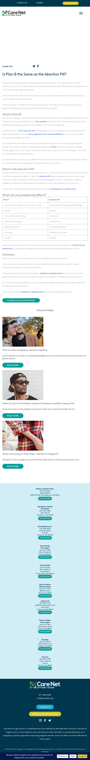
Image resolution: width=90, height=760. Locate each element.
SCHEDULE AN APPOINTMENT (21, 300)
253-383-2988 (45, 659)
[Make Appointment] (39, 273)
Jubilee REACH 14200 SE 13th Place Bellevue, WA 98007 (45, 494)
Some (53, 147)
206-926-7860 (45, 511)
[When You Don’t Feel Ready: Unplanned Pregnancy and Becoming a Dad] (22, 385)
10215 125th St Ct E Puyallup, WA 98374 (45, 645)
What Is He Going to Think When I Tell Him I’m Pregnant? (30, 454)
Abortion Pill (44, 176)
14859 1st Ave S (45, 591)
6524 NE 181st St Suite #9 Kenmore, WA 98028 (45, 533)
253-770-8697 (45, 642)
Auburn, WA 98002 (45, 629)
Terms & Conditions (56, 749)
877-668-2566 (45, 695)
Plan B (6, 200)
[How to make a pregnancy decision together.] (22, 331)
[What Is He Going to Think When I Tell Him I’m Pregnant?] (22, 435)
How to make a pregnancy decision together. (25, 350)
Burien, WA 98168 (45, 593)
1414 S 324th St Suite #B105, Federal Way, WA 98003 (45, 571)
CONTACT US (22, 3)
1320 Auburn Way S (45, 627)
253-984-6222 (45, 603)
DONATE (40, 3)
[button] (12, 365)
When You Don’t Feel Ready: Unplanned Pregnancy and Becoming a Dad (38, 403)
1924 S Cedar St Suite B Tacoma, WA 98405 (45, 663)
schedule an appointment (51, 273)
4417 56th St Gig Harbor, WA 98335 (45, 514)
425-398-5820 (45, 529)
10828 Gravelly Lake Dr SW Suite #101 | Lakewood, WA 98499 (45, 607)
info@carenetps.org (45, 698)
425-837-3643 (45, 491)
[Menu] (81, 13)
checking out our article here (63, 189)
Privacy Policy (44, 749)
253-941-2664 (45, 567)
